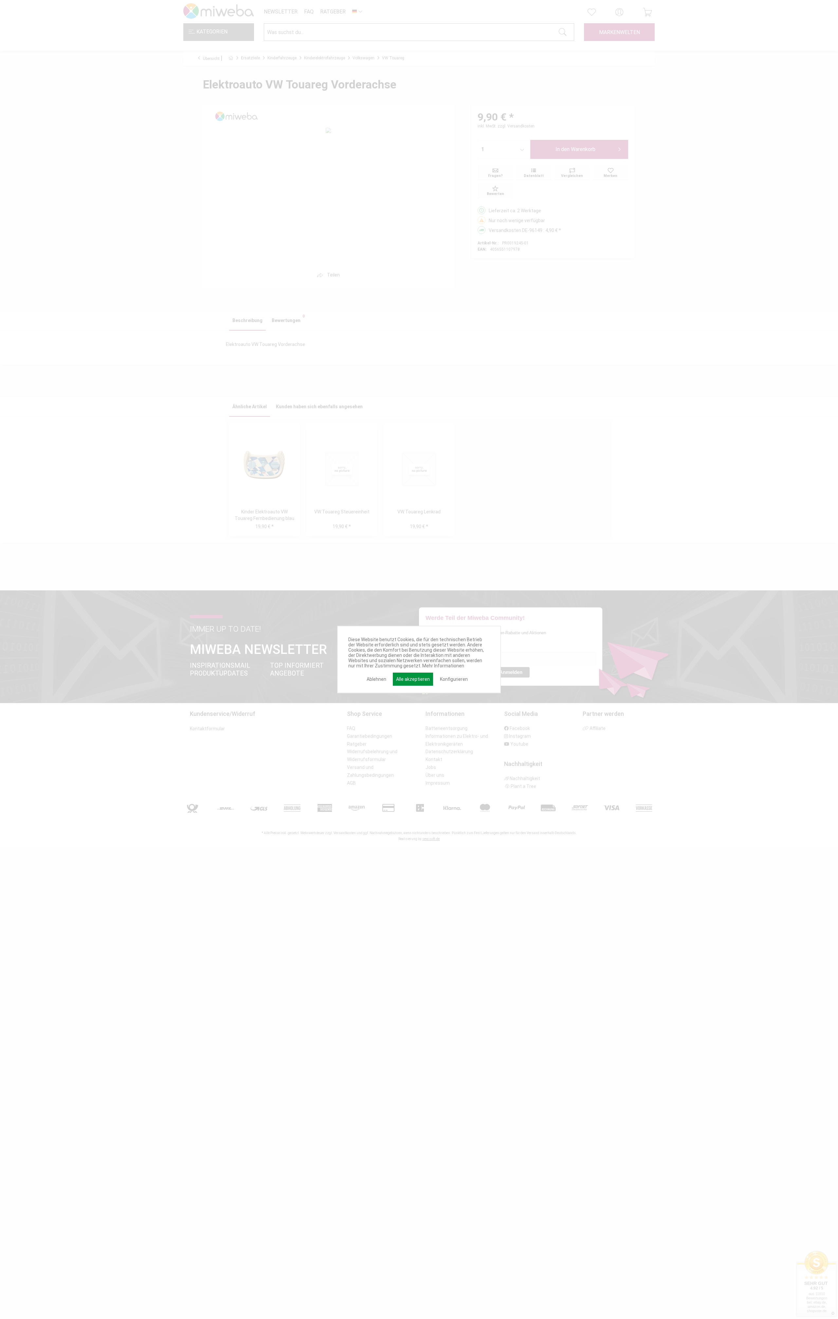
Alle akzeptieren (413, 679)
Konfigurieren (454, 679)
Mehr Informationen (443, 665)
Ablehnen (376, 679)
